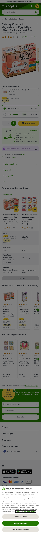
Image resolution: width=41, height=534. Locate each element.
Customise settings (20, 517)
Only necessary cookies (20, 530)
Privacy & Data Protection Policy (26, 511)
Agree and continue (20, 523)
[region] (20, 510)
